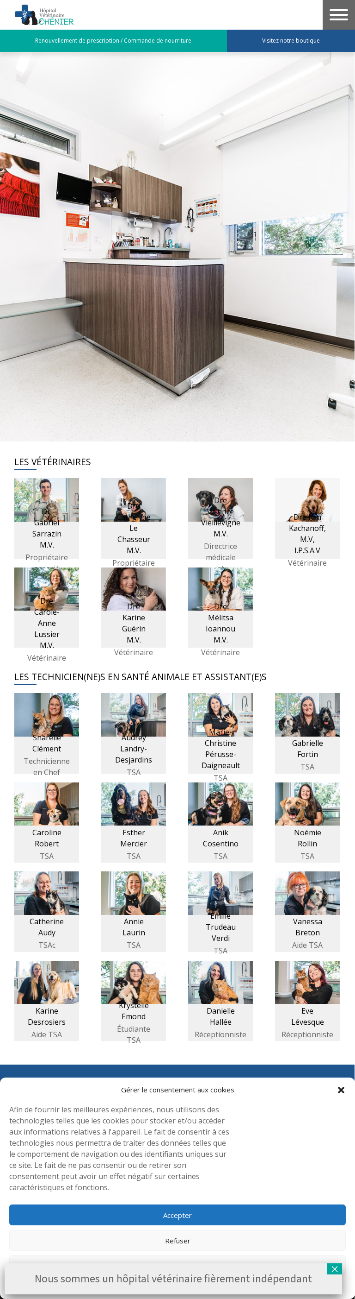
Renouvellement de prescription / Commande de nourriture (113, 40)
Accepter (177, 1215)
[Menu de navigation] (339, 15)
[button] (341, 1089)
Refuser (177, 1240)
